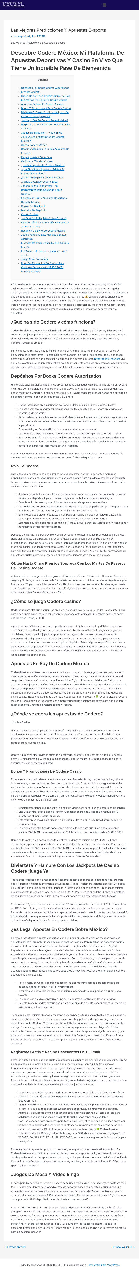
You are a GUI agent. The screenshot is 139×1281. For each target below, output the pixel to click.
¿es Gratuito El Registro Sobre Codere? (43, 218)
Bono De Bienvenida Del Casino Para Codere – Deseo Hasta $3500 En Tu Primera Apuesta (42, 267)
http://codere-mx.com (107, 358)
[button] (104, 5)
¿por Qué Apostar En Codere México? (43, 165)
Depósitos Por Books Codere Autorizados (45, 87)
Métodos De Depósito (33, 210)
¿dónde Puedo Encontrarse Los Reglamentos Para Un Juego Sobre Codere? (41, 189)
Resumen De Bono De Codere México (43, 230)
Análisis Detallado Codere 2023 (39, 181)
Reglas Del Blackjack (33, 206)
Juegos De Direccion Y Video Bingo (41, 132)
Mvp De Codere (30, 91)
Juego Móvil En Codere (34, 259)
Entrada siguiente (123, 1247)
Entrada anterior (15, 1247)
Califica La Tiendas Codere (37, 161)
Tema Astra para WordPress (103, 1264)
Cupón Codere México (34, 145)
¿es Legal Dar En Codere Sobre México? (44, 120)
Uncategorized (21, 36)
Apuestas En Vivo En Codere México (42, 104)
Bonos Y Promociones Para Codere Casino (46, 108)
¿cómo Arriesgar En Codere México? (42, 177)
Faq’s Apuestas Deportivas (36, 157)
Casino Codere (29, 214)
